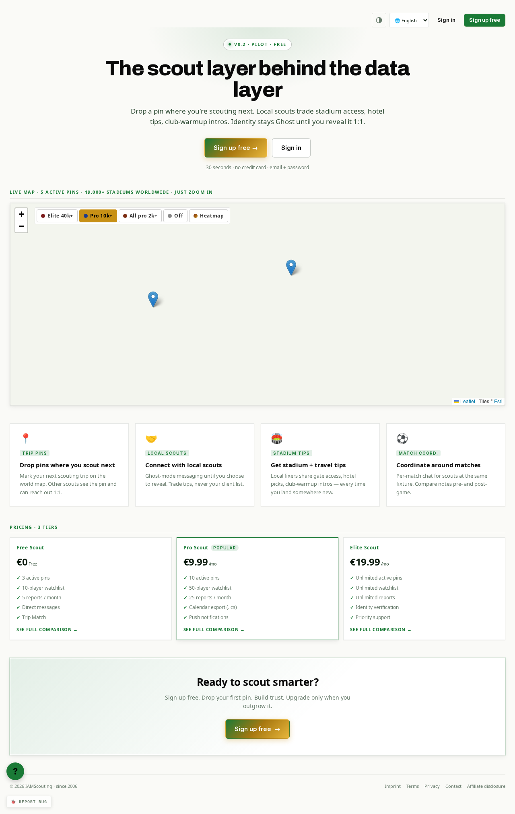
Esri (498, 401)
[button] (153, 299)
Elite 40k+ (60, 215)
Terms (412, 786)
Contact (453, 786)
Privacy (432, 786)
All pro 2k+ (144, 215)
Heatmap (212, 215)
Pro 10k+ (101, 215)
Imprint (393, 786)
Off (178, 215)
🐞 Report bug (29, 802)
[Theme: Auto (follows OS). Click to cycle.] (379, 20)
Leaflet (467, 401)
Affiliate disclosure (486, 786)
